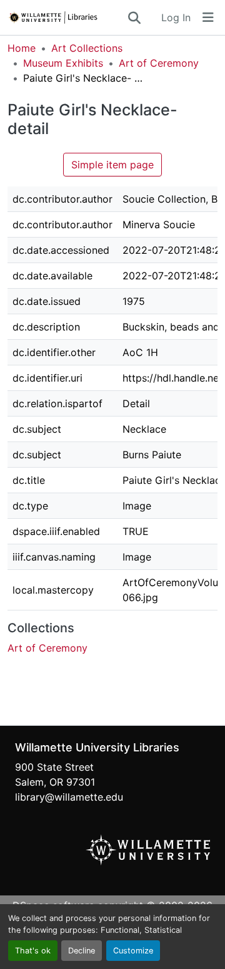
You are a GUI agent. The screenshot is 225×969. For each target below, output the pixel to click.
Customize (133, 950)
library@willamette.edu (69, 797)
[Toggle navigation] (208, 17)
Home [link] (22, 48)
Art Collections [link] (86, 48)
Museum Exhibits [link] (63, 63)
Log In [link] (176, 17)
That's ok (33, 950)
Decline (81, 950)
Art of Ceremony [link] (159, 63)
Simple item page (112, 164)
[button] (67, 17)
